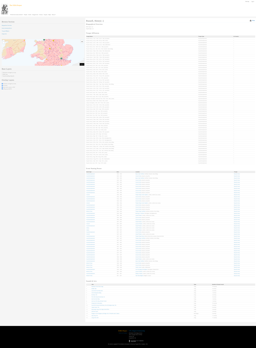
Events (29, 14)
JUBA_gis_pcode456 (7, 89)
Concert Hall (138, 176)
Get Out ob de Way (96, 299)
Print (253, 20)
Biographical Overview (7, 25)
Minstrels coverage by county (9, 72)
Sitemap (247, 1)
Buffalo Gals (94, 288)
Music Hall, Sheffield (140, 174)
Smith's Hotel (138, 267)
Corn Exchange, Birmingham (141, 269)
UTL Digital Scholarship (137, 331)
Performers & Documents (16, 14)
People (25, 14)
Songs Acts (4, 33)
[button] (61, 58)
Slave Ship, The (95, 315)
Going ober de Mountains (97, 303)
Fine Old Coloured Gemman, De (98, 297)
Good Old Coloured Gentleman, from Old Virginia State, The (104, 305)
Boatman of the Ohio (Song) (97, 286)
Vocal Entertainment (90, 174)
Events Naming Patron (7, 28)
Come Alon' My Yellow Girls (97, 290)
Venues (41, 14)
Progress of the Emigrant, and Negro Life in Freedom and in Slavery (105, 313)
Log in (252, 1)
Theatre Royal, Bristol (140, 236)
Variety (87, 227)
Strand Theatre (139, 215)
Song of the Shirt (95, 317)
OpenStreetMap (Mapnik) (8, 76)
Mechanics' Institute (140, 213)
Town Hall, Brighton (139, 275)
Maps (49, 14)
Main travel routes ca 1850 (9, 87)
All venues (5, 85)
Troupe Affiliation (5, 31)
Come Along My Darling (96, 292)
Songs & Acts (35, 14)
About (53, 14)
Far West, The (94, 294)
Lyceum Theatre (139, 223)
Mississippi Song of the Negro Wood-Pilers (100, 309)
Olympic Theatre (139, 273)
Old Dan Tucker (95, 311)
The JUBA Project (16, 5)
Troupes (45, 14)
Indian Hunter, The (95, 307)
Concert (88, 194)
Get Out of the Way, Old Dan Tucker (99, 301)
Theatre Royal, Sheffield (140, 211)
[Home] (4, 4)
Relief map (5, 74)
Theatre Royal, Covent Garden (142, 194)
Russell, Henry (237, 174)
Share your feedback (123, 333)
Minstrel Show (89, 211)
